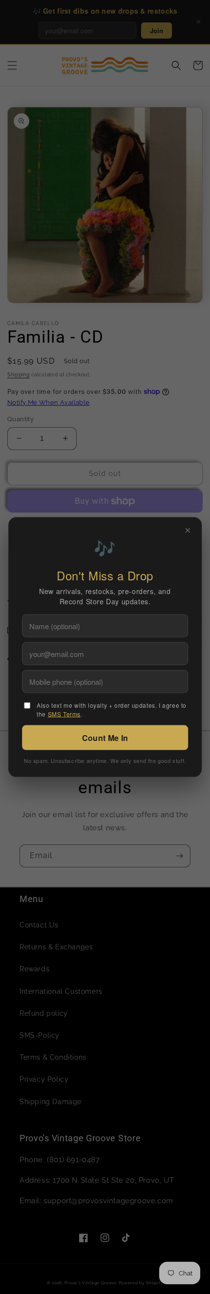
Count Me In (105, 737)
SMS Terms (64, 713)
